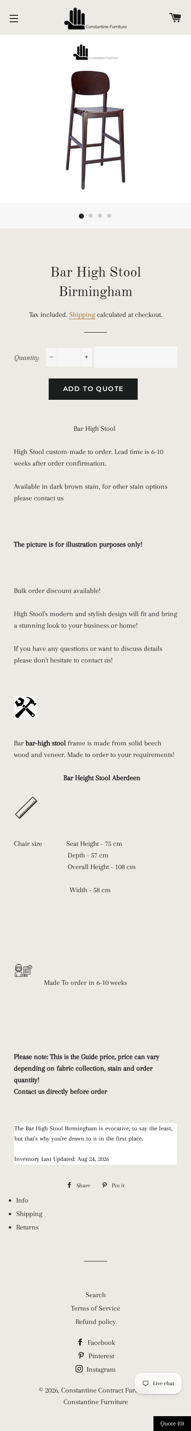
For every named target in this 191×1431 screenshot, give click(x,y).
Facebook (100, 1342)
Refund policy (96, 1322)
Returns (27, 1227)
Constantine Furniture (96, 1402)
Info (22, 1200)
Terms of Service (95, 1308)
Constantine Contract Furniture (107, 1390)
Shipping (82, 314)
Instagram (100, 1369)
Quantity (26, 357)
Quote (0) (172, 1423)
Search (96, 1295)
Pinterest (100, 1356)
